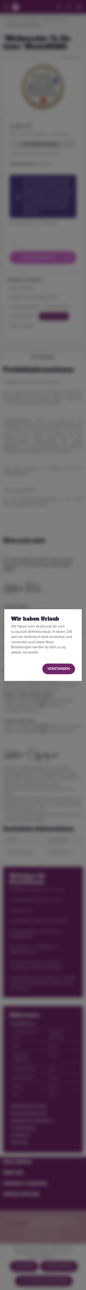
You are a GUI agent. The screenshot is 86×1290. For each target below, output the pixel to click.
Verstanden (58, 669)
